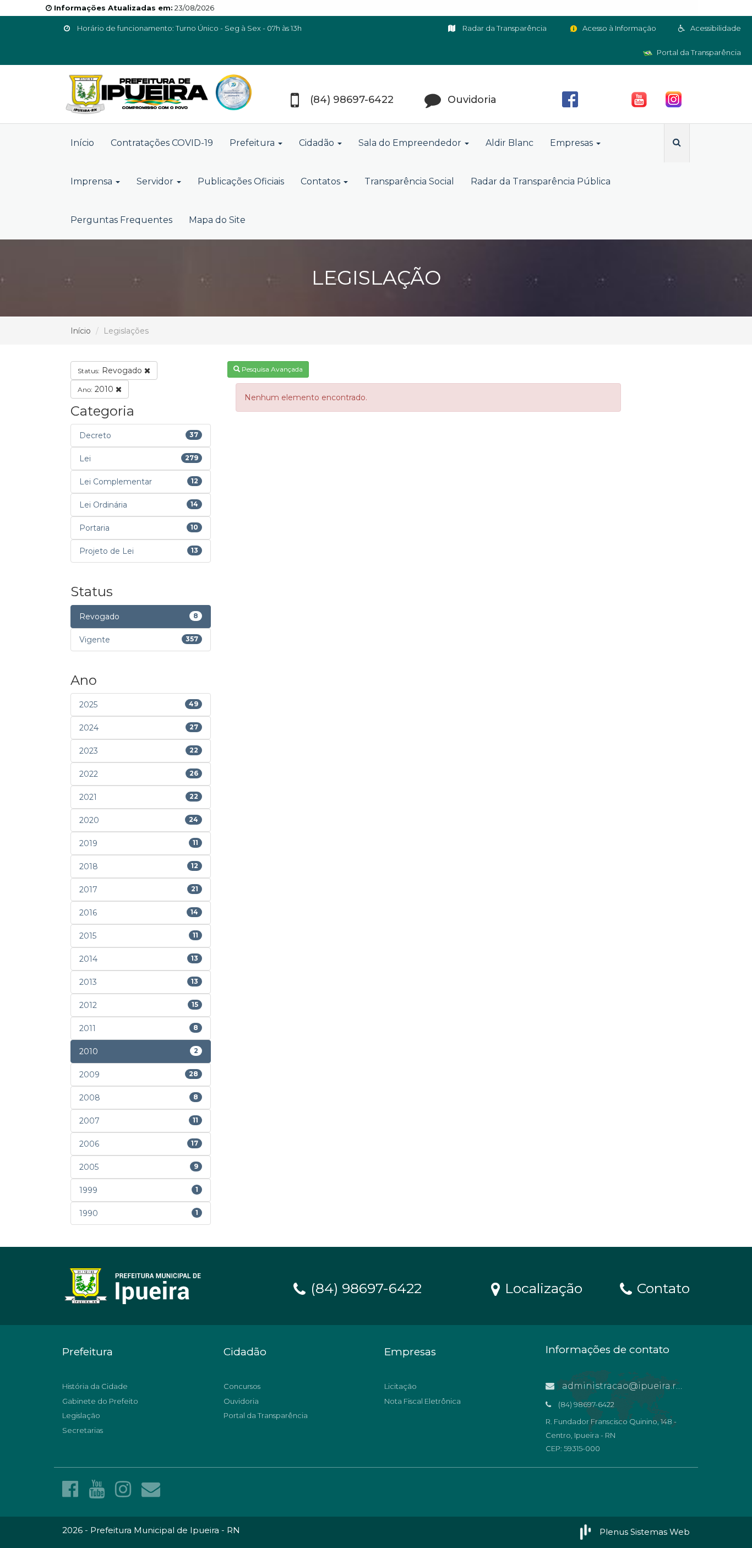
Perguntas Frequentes (121, 220)
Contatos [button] (321, 181)
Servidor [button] (156, 181)
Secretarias (82, 1430)
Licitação (400, 1386)
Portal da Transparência (698, 52)
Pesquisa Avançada (271, 369)
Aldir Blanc (509, 143)
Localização (541, 1287)
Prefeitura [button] (253, 143)
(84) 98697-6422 (364, 1287)
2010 (97, 389)
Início (82, 143)
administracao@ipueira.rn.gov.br (636, 1386)
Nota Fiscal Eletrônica (422, 1401)
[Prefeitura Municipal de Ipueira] (161, 94)
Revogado (111, 370)
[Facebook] (72, 1489)
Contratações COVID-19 (162, 143)
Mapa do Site (217, 220)
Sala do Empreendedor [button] (411, 143)
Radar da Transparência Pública (541, 181)
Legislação (81, 1415)
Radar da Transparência (504, 28)
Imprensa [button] (92, 181)
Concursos (242, 1386)
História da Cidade (95, 1386)
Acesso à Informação (618, 28)
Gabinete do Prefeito (100, 1401)
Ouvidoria (241, 1401)
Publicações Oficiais (241, 181)
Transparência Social (409, 181)
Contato (661, 1287)
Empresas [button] (572, 143)
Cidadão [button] (317, 143)
